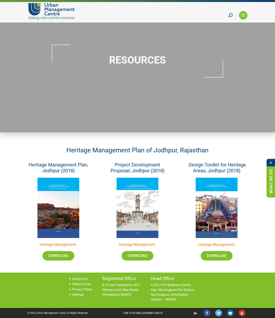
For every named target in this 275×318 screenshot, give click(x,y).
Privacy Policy (82, 289)
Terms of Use (81, 284)
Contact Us (80, 279)
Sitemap (78, 294)
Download (58, 255)
